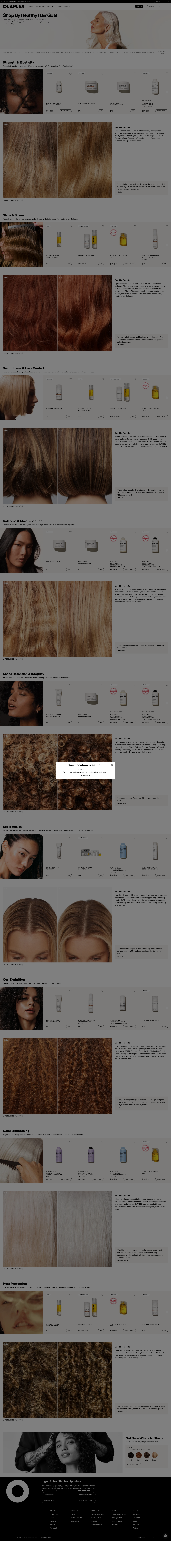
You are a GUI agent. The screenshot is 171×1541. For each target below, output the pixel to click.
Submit (85, 775)
